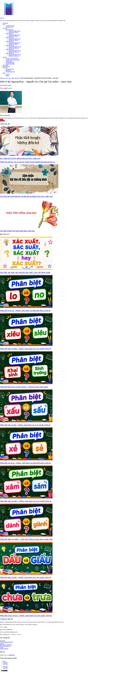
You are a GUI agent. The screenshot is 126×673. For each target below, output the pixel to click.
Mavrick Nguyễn (8, 642)
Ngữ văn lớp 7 (9, 33)
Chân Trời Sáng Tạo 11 (15, 50)
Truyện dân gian (10, 62)
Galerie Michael (4, 648)
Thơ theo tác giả (10, 25)
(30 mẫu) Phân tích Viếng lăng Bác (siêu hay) (17, 231)
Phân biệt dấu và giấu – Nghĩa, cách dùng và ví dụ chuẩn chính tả (25, 577)
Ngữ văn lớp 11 (10, 49)
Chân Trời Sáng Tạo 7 (14, 35)
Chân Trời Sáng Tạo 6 (14, 31)
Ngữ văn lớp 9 (9, 41)
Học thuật (5, 65)
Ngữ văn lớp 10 (10, 45)
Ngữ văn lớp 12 (10, 53)
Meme (7, 75)
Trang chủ (5, 23)
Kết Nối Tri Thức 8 (13, 40)
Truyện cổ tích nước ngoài (12, 59)
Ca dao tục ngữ (10, 69)
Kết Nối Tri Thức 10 (14, 48)
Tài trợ (1, 647)
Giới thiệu (2, 640)
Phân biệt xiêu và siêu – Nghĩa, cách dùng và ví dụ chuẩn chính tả (25, 349)
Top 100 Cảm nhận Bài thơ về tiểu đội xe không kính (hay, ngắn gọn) (26, 196)
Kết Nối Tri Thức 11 (14, 52)
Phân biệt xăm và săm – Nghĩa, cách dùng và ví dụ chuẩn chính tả (25, 501)
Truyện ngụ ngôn (10, 63)
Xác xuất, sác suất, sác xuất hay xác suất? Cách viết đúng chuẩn (25, 272)
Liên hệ (2, 643)
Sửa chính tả (6, 66)
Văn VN (2, 18)
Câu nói (8, 74)
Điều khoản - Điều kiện (6, 644)
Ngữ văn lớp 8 (9, 37)
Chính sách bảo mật (5, 646)
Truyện (4, 57)
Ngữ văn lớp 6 (9, 29)
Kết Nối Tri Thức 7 (13, 36)
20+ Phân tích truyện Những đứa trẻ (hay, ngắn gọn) (20, 158)
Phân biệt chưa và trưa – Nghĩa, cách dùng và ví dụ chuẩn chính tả (26, 616)
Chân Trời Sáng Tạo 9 (14, 42)
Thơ (4, 24)
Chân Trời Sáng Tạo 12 (15, 54)
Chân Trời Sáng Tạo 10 (15, 46)
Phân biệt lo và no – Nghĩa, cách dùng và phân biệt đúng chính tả (25, 311)
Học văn (5, 28)
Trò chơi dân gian (10, 71)
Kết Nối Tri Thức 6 (13, 32)
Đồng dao (8, 70)
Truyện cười (9, 61)
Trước (1, 119)
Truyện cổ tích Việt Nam (12, 58)
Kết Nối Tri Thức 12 (14, 56)
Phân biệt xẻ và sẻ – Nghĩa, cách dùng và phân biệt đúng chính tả (25, 463)
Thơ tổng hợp (9, 27)
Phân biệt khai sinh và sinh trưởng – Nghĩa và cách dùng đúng (24, 387)
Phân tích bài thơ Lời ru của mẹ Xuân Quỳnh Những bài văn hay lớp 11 (27, 162)
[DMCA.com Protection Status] (3, 671)
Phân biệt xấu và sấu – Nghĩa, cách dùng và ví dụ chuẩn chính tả (25, 425)
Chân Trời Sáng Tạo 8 (14, 38)
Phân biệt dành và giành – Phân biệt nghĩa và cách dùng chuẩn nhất (26, 539)
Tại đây (5, 627)
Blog (4, 73)
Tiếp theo (2, 120)
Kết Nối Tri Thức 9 (13, 44)
